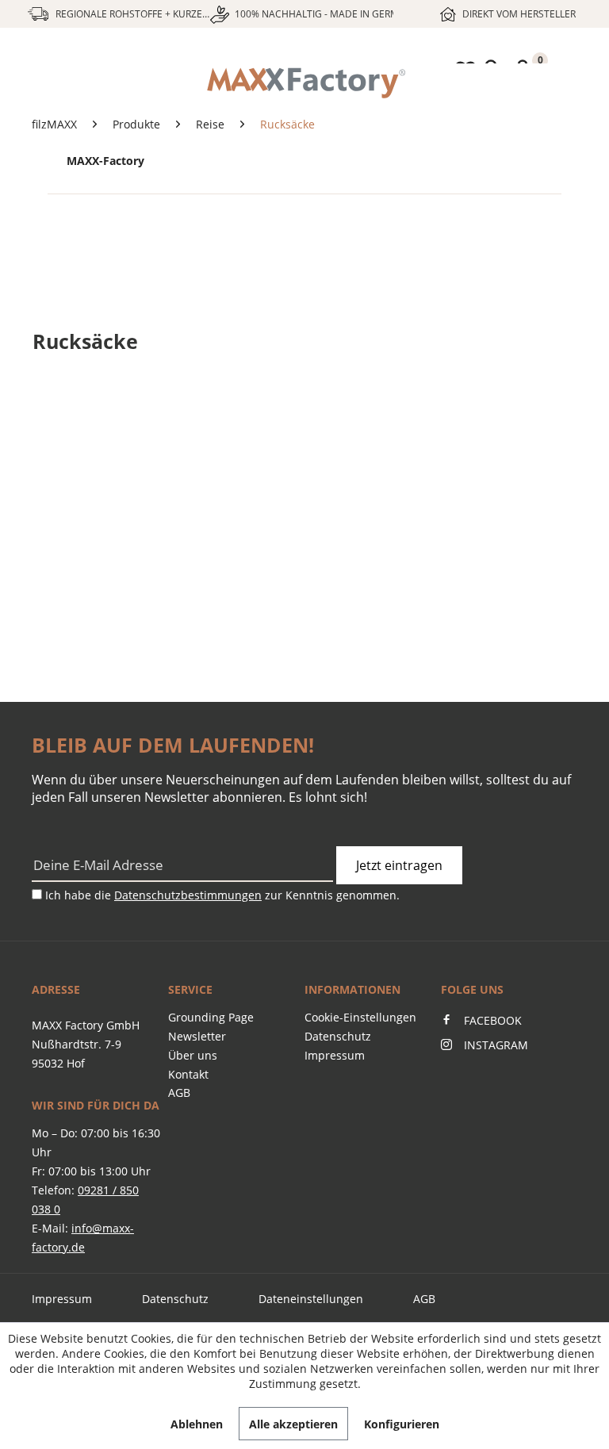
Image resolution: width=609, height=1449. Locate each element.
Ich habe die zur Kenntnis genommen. (222, 895)
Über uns (192, 1055)
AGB (179, 1092)
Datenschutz (337, 1036)
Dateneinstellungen (311, 1298)
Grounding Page (211, 1017)
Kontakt (188, 1074)
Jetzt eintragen (399, 865)
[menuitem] (304, 83)
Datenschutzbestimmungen (188, 895)
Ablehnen (196, 1424)
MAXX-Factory (105, 160)
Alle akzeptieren (293, 1424)
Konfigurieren (401, 1424)
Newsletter (197, 1036)
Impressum (334, 1055)
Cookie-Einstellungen (360, 1017)
